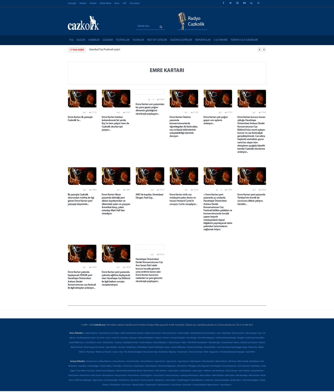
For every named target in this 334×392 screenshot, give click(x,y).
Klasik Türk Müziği (156, 347)
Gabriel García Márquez (105, 371)
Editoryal (133, 338)
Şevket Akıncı (235, 380)
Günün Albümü (146, 343)
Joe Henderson (218, 371)
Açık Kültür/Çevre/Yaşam (109, 333)
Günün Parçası (174, 343)
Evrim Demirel (243, 366)
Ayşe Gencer (171, 361)
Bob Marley (254, 361)
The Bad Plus (115, 385)
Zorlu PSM (250, 352)
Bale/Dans (227, 333)
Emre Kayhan (215, 366)
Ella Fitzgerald (203, 366)
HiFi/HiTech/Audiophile (197, 343)
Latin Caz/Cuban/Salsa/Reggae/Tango (232, 347)
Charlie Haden (106, 366)
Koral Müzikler (210, 347)
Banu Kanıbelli (208, 361)
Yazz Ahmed (225, 385)
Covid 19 (115, 338)
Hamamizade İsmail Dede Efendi (129, 371)
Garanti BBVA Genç (76, 343)
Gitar (99, 343)
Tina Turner (126, 385)
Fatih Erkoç (255, 366)
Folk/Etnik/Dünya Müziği (226, 338)
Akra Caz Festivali (169, 333)
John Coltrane (231, 371)
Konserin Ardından (195, 347)
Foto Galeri (135, 3)
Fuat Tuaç (90, 371)
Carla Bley (82, 366)
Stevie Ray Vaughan (250, 380)
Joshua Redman (257, 371)
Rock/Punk (163, 352)
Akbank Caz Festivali (153, 333)
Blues (117, 3)
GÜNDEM (108, 40)
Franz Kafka (80, 371)
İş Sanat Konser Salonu (230, 343)
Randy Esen (159, 380)
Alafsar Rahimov (104, 361)
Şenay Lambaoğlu (222, 380)
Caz (259, 333)
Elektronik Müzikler (146, 338)
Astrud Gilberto (147, 361)
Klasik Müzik (105, 3)
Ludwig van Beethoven (189, 376)
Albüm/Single (183, 333)
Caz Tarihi (100, 338)
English (158, 338)
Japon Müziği (111, 347)
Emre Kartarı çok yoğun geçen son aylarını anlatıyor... (216, 120)
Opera (115, 352)
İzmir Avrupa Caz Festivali (94, 347)
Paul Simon (135, 380)
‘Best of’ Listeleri (157, 40)
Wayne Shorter (213, 385)
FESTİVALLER (122, 40)
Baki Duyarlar (195, 361)
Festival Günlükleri (177, 338)
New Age (90, 352)
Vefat (206, 352)
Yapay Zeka (214, 352)
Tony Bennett (150, 385)
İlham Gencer (148, 371)
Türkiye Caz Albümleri (244, 40)
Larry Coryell (159, 376)
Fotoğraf (240, 338)
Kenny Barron (108, 376)
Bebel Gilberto (221, 361)
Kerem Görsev (133, 376)
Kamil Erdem (74, 376)
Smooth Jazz (182, 352)
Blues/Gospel (251, 333)
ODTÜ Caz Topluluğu (83, 380)
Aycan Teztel (160, 361)
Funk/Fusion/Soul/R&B (254, 338)
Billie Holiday (243, 361)
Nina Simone (254, 376)
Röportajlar (203, 40)
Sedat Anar (209, 380)
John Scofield (244, 371)
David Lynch (139, 366)
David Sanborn (151, 366)
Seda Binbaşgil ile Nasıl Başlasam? (190, 380)
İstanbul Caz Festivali (249, 343)
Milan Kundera (218, 376)
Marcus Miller (205, 376)
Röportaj (172, 352)
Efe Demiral (182, 366)
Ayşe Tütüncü (183, 361)
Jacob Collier (173, 371)
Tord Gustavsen (164, 385)
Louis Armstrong (171, 376)
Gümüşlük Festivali (130, 343)
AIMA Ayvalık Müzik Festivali (132, 333)
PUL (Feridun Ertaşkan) (133, 352)
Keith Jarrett (96, 376)
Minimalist (253, 347)
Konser (167, 347)
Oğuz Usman (98, 380)
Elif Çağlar (192, 366)
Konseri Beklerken (179, 347)
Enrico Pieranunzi (229, 366)
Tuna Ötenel (176, 385)
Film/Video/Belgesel (206, 338)
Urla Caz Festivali (195, 352)
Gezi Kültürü (90, 343)
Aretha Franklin (133, 361)
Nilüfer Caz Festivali (103, 352)
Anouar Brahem (119, 361)
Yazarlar (138, 40)
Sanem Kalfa (170, 380)
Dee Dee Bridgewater (167, 366)
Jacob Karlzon (185, 371)
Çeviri (108, 338)
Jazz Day (121, 347)
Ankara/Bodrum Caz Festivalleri (203, 333)
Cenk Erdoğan (93, 366)
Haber (184, 343)
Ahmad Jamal (91, 361)
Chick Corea (128, 366)
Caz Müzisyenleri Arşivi (86, 338)
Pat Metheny (124, 380)
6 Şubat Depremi (91, 333)
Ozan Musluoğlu (110, 380)
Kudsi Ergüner (146, 376)
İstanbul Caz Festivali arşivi (104, 49)
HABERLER (94, 40)
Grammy (118, 343)
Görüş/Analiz (108, 343)
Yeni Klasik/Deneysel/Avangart (232, 352)
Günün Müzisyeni (160, 343)
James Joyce (197, 371)
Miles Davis (230, 376)
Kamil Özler (85, 376)
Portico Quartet (147, 380)
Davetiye (124, 338)
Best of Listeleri (238, 333)
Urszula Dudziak (199, 385)
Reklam (82, 3)
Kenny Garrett (120, 376)
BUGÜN (81, 40)
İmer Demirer (161, 371)
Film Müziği (191, 338)
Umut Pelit (187, 385)
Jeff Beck (207, 371)
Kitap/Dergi (131, 347)
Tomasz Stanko (138, 385)
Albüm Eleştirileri (181, 40)
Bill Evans (232, 361)
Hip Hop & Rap (214, 343)
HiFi (124, 3)
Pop (121, 352)
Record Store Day (150, 352)
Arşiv (219, 333)
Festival (166, 338)
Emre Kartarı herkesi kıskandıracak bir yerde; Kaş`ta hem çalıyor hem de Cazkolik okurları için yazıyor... (115, 123)
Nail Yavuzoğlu (242, 376)
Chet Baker (117, 366)
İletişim (93, 3)
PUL (71, 40)
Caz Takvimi (221, 40)
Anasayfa (72, 3)
